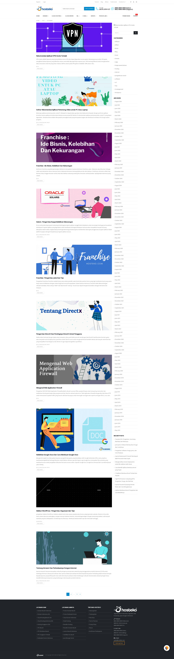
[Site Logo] (44, 8)
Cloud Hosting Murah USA (44, 617)
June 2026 (117, 108)
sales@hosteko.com (119, 640)
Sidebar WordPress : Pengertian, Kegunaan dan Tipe (55, 511)
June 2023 (117, 234)
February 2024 (119, 206)
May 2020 (117, 360)
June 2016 (117, 423)
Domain (45, 16)
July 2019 (117, 392)
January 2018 (118, 420)
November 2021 (119, 301)
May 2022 (117, 280)
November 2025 (119, 133)
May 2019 (117, 399)
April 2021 (117, 325)
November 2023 (119, 217)
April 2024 (117, 199)
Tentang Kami (92, 614)
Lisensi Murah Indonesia (70, 631)
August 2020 (118, 353)
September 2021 (119, 308)
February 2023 (119, 248)
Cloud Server (69, 16)
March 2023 (118, 245)
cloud (116, 55)
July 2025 (117, 147)
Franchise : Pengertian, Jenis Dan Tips (50, 278)
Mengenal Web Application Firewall (49, 388)
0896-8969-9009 (118, 625)
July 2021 (117, 315)
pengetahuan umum (44, 122)
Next (80, 594)
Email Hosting (67, 621)
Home (38, 16)
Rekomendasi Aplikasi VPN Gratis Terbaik (51, 56)
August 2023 (118, 227)
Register (38, 2)
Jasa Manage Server (68, 638)
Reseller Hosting (67, 624)
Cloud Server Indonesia (69, 617)
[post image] (74, 37)
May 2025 (117, 154)
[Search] (136, 32)
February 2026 (119, 122)
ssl (116, 82)
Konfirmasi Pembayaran (95, 631)
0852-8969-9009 (118, 621)
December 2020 (119, 339)
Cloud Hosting (56, 16)
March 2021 (118, 329)
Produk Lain (103, 16)
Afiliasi (106, 2)
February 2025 (119, 164)
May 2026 (117, 112)
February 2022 (119, 290)
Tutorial (97, 2)
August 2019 (118, 388)
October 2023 (118, 220)
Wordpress (39, 521)
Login (44, 2)
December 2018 (119, 416)
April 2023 (117, 241)
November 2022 (119, 259)
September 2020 (119, 350)
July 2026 (117, 105)
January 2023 (118, 252)
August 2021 (118, 311)
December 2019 (119, 378)
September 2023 (119, 224)
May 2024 (117, 196)
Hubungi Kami (93, 611)
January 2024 (118, 210)
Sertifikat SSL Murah (68, 634)
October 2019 (118, 385)
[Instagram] (136, 2)
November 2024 (119, 175)
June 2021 (117, 318)
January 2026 (118, 126)
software (117, 79)
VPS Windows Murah (43, 631)
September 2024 (119, 182)
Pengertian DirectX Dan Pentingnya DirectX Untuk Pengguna (59, 334)
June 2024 (117, 192)
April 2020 (117, 364)
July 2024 (117, 189)
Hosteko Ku (122, 2)
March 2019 (118, 406)
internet (117, 72)
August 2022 (118, 269)
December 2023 (119, 213)
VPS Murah (41, 628)
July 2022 (117, 273)
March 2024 (118, 203)
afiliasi (117, 45)
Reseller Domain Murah (69, 628)
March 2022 (118, 287)
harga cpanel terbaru (121, 65)
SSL (77, 16)
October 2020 (118, 346)
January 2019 (118, 413)
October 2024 (118, 178)
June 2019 (117, 395)
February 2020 (119, 371)
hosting (117, 69)
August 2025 (118, 143)
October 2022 (118, 262)
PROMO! (135, 15)
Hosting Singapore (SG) (44, 624)
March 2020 (118, 367)
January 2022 (118, 294)
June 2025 (117, 150)
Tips (116, 86)
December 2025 (119, 129)
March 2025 (118, 161)
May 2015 (117, 430)
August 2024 (118, 185)
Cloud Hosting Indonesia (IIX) (45, 621)
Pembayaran (126, 16)
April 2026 (117, 115)
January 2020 (118, 374)
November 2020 (119, 343)
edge (116, 62)
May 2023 (117, 238)
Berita (116, 48)
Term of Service (93, 621)
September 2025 (119, 140)
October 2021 (118, 304)
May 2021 (117, 322)
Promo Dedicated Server (70, 614)
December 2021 (119, 297)
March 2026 (118, 119)
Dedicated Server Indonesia (45, 638)
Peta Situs (92, 617)
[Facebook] (131, 2)
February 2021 (119, 332)
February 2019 (119, 409)
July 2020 (117, 357)
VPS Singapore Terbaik (44, 634)
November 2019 (119, 381)
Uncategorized (119, 89)
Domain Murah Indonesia (44, 611)
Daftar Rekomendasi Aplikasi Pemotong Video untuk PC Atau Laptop (62, 110)
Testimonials (113, 2)
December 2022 (119, 255)
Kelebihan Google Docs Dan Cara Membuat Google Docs (57, 455)
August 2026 (118, 101)
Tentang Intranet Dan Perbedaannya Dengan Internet (56, 568)
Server (93, 16)
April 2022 (117, 283)
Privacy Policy (92, 624)
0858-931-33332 (118, 623)
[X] (133, 2)
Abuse (91, 628)
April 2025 (117, 157)
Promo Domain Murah (69, 611)
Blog (102, 2)
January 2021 (118, 336)
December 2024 (119, 171)
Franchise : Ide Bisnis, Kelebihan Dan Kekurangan (54, 166)
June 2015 (117, 427)
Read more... (40, 68)
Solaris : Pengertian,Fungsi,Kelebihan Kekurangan (54, 222)
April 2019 (117, 402)
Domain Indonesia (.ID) (44, 614)
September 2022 (119, 266)
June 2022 (117, 276)
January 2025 (118, 168)
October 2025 (118, 136)
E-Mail (84, 16)
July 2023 (117, 231)
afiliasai (117, 41)
